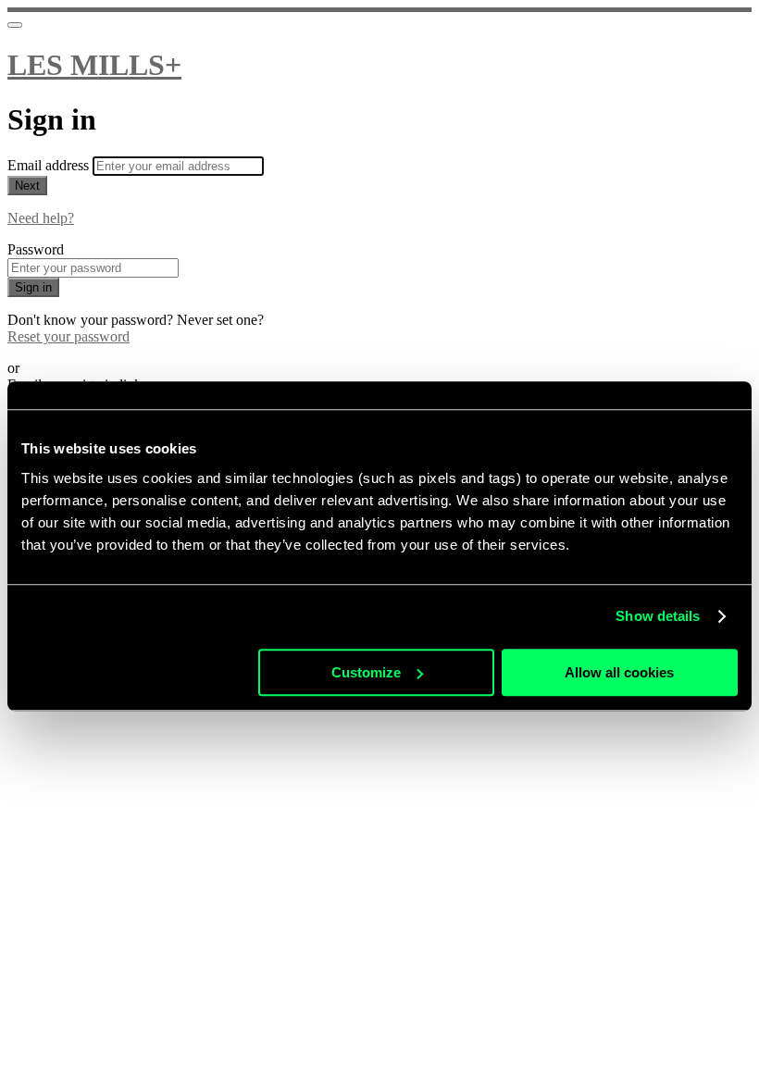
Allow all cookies (619, 672)
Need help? (40, 218)
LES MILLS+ (94, 64)
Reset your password (68, 336)
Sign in (33, 287)
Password (35, 249)
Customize (366, 672)
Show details (658, 616)
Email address (50, 165)
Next (27, 185)
